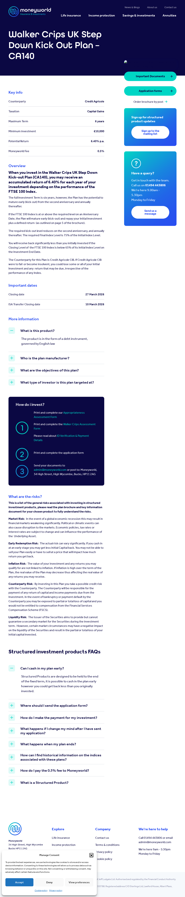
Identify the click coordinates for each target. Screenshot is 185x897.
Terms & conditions (107, 845)
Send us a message (150, 212)
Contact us (102, 837)
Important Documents (150, 76)
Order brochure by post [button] (148, 101)
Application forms (150, 91)
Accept (19, 882)
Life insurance (61, 837)
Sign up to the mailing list (150, 132)
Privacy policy (55, 890)
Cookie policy (41, 890)
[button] (91, 855)
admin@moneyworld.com (50, 469)
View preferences (79, 882)
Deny (49, 882)
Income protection (64, 845)
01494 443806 (155, 185)
